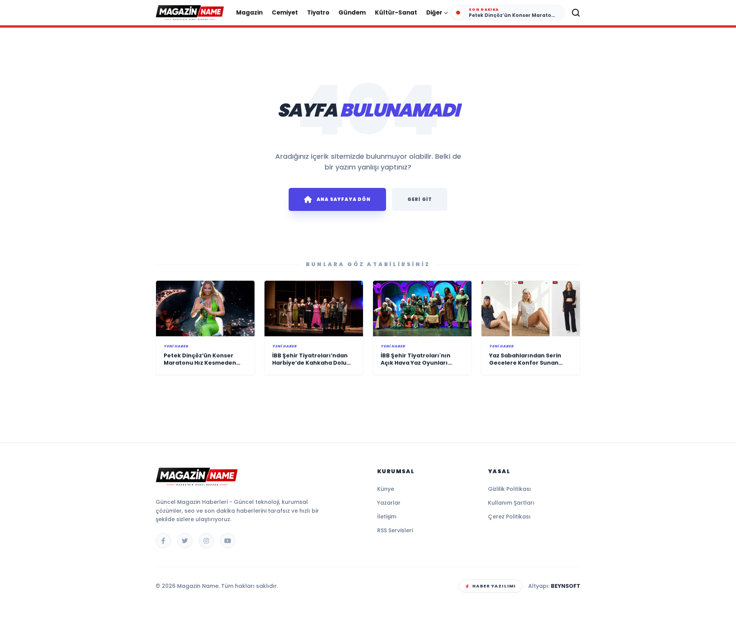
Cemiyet (285, 12)
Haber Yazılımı (494, 586)
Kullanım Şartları (511, 503)
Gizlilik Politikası (509, 489)
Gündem (352, 12)
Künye (385, 489)
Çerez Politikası (509, 516)
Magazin (249, 12)
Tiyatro (318, 12)
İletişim (386, 516)
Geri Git (419, 199)
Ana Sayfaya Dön (344, 199)
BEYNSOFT (565, 586)
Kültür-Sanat (396, 12)
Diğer (434, 12)
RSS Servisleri (395, 530)
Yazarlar (389, 503)
